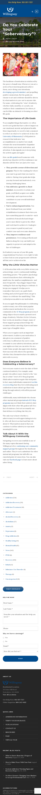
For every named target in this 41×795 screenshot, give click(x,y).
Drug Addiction (11, 536)
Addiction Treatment (13, 507)
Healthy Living (11, 541)
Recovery (9, 560)
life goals (13, 157)
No (6, 641)
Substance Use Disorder (14, 569)
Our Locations (12, 724)
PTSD (8, 555)
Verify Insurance (13, 589)
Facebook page (15, 460)
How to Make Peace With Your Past (18, 762)
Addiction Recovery (13, 502)
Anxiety (8, 526)
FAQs (7, 736)
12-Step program (23, 312)
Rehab (8, 565)
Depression (10, 531)
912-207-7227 (19, 700)
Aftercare (9, 512)
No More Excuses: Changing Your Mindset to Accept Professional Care (21, 776)
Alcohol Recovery (12, 517)
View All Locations (9, 695)
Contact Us (11, 728)
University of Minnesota (12, 136)
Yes (6, 637)
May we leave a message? (13, 633)
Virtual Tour (11, 740)
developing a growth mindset (14, 92)
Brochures (10, 732)
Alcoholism (9, 522)
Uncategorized (11, 579)
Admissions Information (16, 717)
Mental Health (11, 545)
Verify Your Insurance (15, 721)
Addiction (9, 498)
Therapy (9, 574)
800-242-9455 (21, 702)
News (8, 550)
